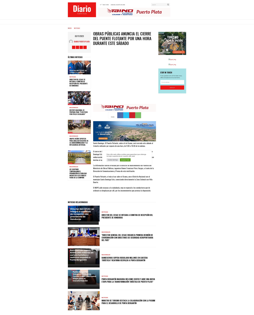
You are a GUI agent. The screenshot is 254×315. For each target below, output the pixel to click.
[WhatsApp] (138, 115)
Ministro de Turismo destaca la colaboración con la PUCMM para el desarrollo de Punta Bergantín (128, 302)
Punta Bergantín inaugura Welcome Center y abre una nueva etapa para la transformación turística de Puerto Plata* (128, 280)
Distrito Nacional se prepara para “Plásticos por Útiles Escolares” (78, 112)
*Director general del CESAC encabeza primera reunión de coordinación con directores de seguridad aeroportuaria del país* (127, 237)
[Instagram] (77, 47)
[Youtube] (85, 47)
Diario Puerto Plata (81, 41)
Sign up (172, 87)
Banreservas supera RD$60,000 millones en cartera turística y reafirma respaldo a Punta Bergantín (125, 259)
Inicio (70, 28)
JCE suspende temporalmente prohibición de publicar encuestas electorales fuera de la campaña (78, 173)
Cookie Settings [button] (113, 160)
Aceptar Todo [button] (125, 160)
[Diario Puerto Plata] (71, 42)
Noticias (77, 28)
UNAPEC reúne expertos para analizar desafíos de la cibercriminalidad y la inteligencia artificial (78, 142)
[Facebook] (73, 47)
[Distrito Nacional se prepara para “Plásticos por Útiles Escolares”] (79, 98)
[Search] (168, 4)
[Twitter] (81, 47)
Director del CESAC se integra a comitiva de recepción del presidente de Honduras (78, 82)
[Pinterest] (132, 115)
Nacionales (73, 107)
